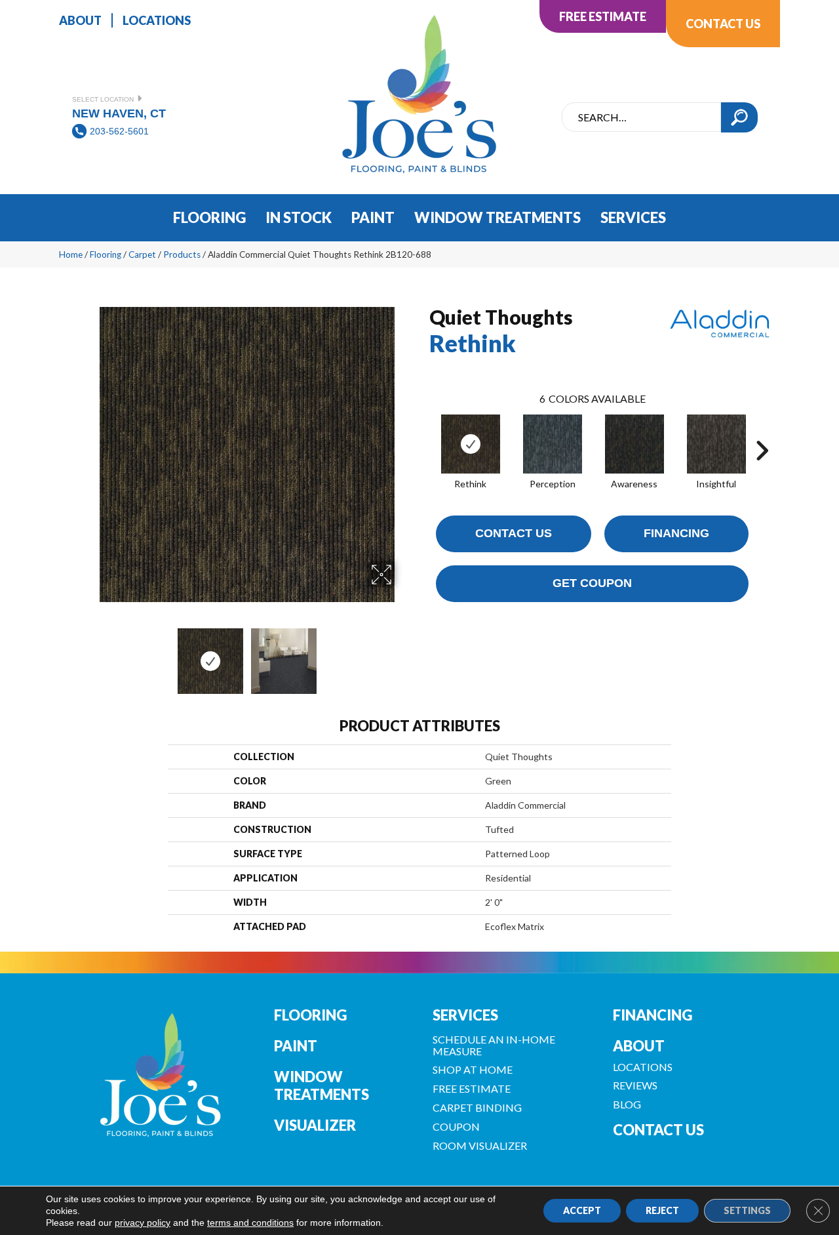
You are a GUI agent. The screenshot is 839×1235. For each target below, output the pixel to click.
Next (403, 654)
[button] (739, 117)
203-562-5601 (119, 131)
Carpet (142, 254)
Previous (90, 654)
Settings (747, 1210)
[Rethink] (470, 444)
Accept (582, 1210)
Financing (676, 533)
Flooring (105, 254)
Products (182, 254)
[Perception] (552, 444)
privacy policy (142, 1222)
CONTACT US (658, 1130)
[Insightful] (716, 444)
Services (465, 1015)
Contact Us (513, 533)
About (639, 1046)
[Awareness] (634, 444)
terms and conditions (250, 1222)
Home (71, 254)
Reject (662, 1210)
